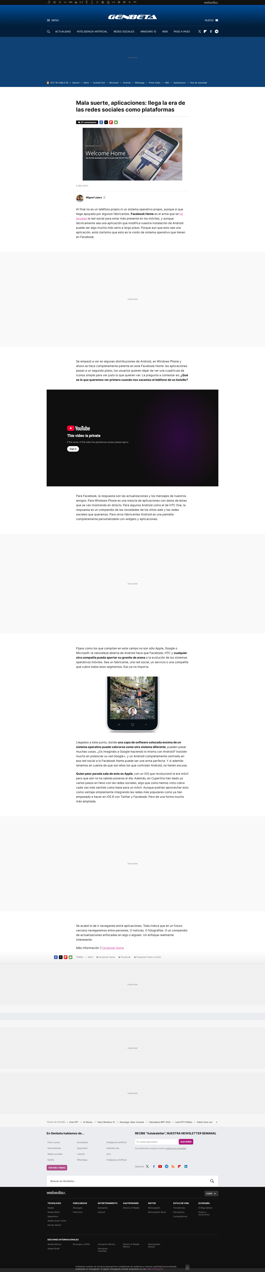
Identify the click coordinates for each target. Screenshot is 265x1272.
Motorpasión (154, 1208)
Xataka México (54, 1244)
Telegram (216, 31)
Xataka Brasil (54, 1248)
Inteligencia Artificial (116, 1159)
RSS (173, 1166)
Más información (155, 1269)
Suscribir (186, 1141)
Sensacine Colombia (103, 1249)
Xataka (51, 1208)
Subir (209, 1193)
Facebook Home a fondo (148, 957)
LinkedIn (185, 1166)
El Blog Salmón (205, 1208)
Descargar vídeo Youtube (132, 1122)
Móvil (90, 957)
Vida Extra (77, 1212)
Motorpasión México (154, 1245)
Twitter (199, 31)
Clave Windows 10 (106, 1122)
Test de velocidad (198, 82)
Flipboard (205, 31)
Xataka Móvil (54, 1212)
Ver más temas (56, 1167)
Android (127, 82)
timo (108, 1154)
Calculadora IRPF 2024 (160, 1122)
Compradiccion (180, 1216)
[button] (95, 197)
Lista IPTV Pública (184, 1122)
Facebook (211, 31)
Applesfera (53, 1216)
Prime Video (154, 82)
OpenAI (75, 82)
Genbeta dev (112, 1148)
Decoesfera (178, 1212)
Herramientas (54, 1148)
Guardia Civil (99, 82)
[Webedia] (56, 1192)
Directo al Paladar (131, 1208)
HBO (167, 82)
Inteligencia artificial (116, 1142)
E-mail (116, 122)
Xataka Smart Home (57, 1220)
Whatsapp (139, 82)
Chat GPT (74, 1122)
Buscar (212, 1181)
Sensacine (103, 1208)
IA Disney (88, 1122)
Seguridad (82, 1148)
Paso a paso (54, 1142)
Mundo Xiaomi (54, 1225)
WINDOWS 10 (148, 31)
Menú (55, 20)
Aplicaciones (180, 82)
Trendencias (179, 1208)
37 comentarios (88, 122)
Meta (86, 82)
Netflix (51, 1159)
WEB (165, 31)
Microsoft (114, 82)
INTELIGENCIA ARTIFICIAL (92, 31)
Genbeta (133, 17)
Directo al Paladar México (131, 1245)
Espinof (101, 1212)
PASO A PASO (182, 31)
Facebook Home (113, 948)
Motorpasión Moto (157, 1212)
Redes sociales (55, 1154)
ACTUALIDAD (63, 31)
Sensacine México (106, 1244)
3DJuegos (77, 1208)
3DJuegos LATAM (81, 1244)
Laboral (80, 1154)
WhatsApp (82, 1159)
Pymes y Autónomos (203, 1213)
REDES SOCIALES (124, 31)
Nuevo (209, 20)
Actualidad (82, 1142)
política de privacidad (176, 1148)
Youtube (160, 1166)
